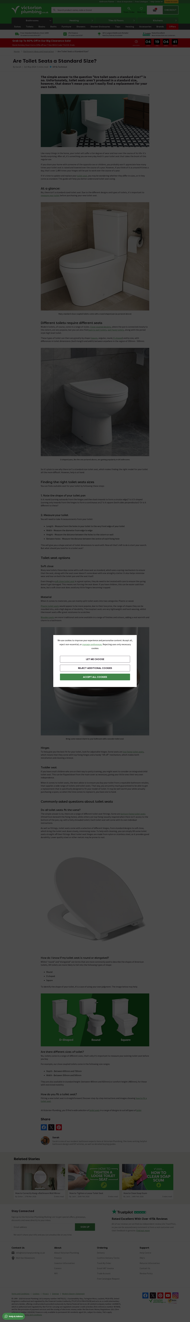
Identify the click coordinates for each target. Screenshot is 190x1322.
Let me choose (95, 659)
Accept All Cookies (95, 677)
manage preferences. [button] (92, 644)
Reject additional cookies (95, 668)
